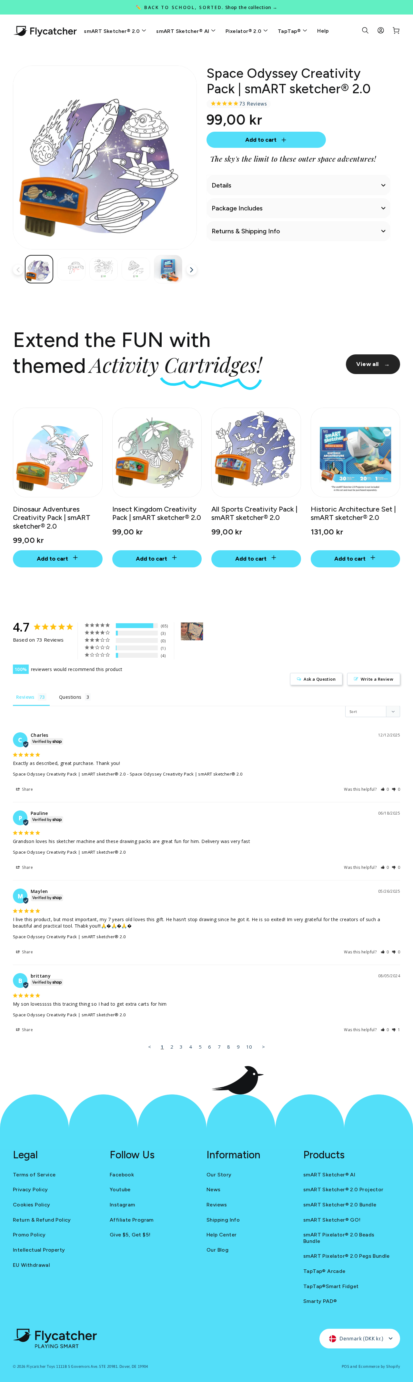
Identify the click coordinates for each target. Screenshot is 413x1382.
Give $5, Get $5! (130, 1235)
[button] (385, 789)
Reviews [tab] (25, 697)
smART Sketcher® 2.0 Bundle (339, 1205)
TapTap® (290, 31)
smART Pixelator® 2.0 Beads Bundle (338, 1238)
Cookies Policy (31, 1205)
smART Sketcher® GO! (332, 1220)
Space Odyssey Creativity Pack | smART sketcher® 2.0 (69, 774)
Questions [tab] (70, 697)
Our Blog (217, 1250)
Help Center (221, 1235)
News (213, 1189)
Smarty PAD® (320, 1301)
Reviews (216, 1205)
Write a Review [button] (377, 679)
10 (249, 1046)
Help (323, 31)
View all (373, 364)
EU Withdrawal (31, 1265)
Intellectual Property (39, 1250)
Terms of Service (34, 1175)
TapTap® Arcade (324, 1271)
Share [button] (27, 789)
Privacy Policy (30, 1189)
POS (345, 1366)
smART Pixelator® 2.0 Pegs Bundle (346, 1256)
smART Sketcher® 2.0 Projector (343, 1189)
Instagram (122, 1205)
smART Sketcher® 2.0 (112, 31)
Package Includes (237, 208)
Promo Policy (29, 1235)
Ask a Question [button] (320, 679)
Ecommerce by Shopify (379, 1366)
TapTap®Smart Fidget (331, 1286)
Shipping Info (223, 1220)
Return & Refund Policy (42, 1220)
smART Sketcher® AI (183, 31)
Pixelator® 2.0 (244, 31)
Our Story (219, 1175)
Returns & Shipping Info (246, 231)
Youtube (120, 1189)
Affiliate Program (132, 1220)
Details (221, 185)
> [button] (263, 1046)
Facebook (122, 1175)
